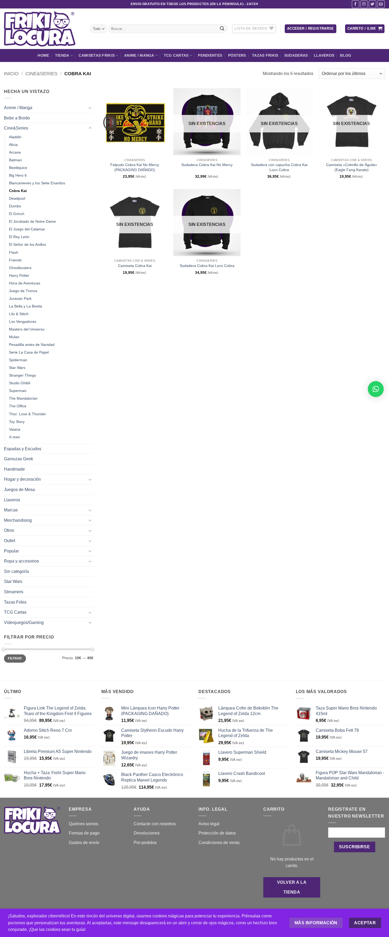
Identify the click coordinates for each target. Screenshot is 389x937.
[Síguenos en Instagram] (364, 4)
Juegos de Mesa (19, 489)
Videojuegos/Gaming (24, 622)
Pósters (237, 55)
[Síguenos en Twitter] (372, 4)
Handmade (14, 469)
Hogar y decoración (22, 479)
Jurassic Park (20, 298)
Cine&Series (41, 73)
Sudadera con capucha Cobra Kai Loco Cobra (279, 167)
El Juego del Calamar (27, 229)
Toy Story (17, 422)
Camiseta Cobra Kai (135, 266)
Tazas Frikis (265, 55)
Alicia (13, 144)
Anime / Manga (139, 55)
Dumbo (15, 206)
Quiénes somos (83, 824)
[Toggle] (90, 108)
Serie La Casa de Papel (29, 352)
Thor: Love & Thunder (27, 414)
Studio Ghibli (19, 383)
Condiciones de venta (218, 842)
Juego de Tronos (23, 291)
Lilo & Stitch (19, 314)
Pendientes (210, 55)
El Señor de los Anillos (27, 244)
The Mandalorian (23, 398)
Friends (15, 260)
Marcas (11, 510)
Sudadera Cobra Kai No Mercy (207, 165)
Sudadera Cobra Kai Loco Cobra (207, 266)
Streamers (13, 592)
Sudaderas (296, 55)
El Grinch (16, 214)
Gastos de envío (84, 842)
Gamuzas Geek (18, 459)
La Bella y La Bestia (25, 306)
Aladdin (15, 137)
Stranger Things (22, 375)
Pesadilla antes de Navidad (32, 344)
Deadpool (17, 198)
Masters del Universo (26, 329)
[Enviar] (222, 28)
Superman (17, 391)
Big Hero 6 (18, 175)
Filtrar (15, 658)
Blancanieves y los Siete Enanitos (37, 183)
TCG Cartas (176, 55)
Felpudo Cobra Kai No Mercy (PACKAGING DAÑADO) (134, 167)
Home (43, 55)
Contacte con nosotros (155, 824)
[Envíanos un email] (381, 4)
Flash (13, 252)
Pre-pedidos (145, 842)
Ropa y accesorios (21, 561)
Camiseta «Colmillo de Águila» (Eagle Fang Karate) (351, 167)
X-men (14, 437)
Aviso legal (208, 824)
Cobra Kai (18, 191)
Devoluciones (147, 833)
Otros (9, 530)
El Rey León (19, 237)
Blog (345, 55)
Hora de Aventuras (24, 283)
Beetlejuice (18, 168)
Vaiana (14, 429)
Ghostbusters (20, 268)
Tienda (62, 55)
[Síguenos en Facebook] (355, 4)
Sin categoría (16, 571)
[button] (310, 28)
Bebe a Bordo (17, 118)
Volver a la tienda (291, 887)
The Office (17, 406)
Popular (11, 551)
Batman (15, 160)
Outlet (9, 540)
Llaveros (324, 55)
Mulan (14, 337)
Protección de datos (217, 833)
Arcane (15, 152)
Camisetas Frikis (97, 55)
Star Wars (17, 367)
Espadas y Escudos (22, 449)
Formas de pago (84, 833)
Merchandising (18, 520)
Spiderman (18, 360)
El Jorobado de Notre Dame (32, 221)
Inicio (11, 73)
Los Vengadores (22, 321)
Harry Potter (19, 275)
